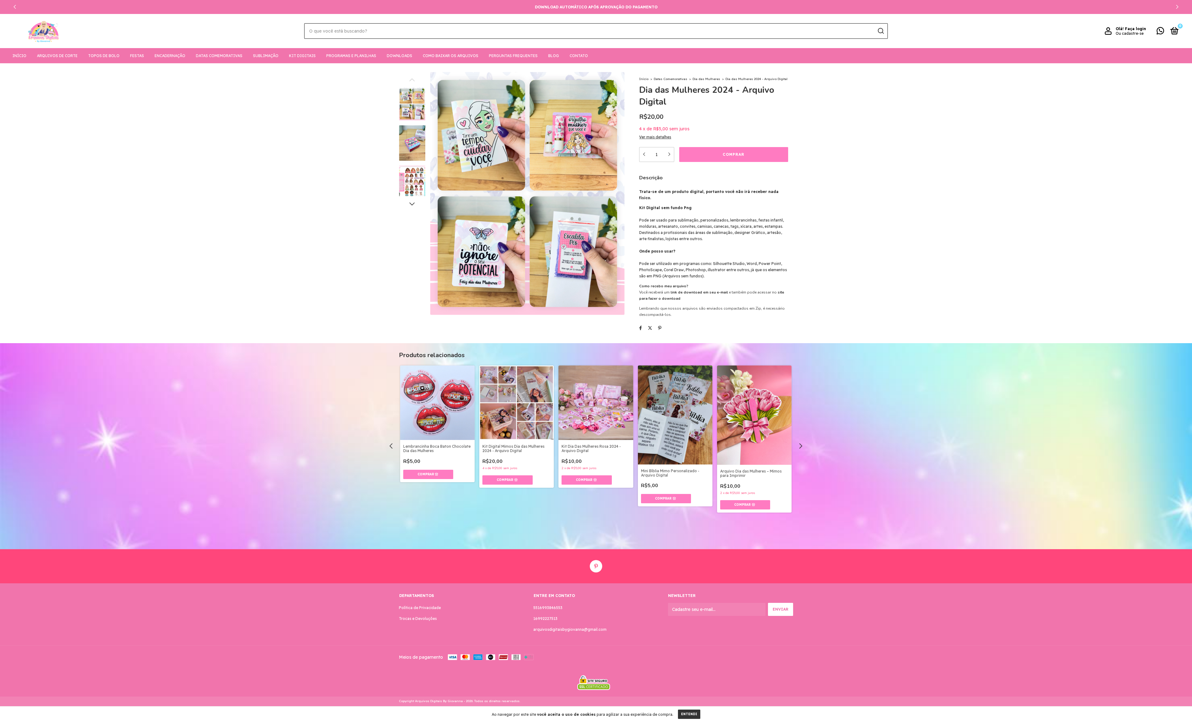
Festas (137, 55)
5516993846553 (547, 607)
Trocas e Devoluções (418, 618)
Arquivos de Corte (57, 55)
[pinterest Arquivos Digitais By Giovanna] (596, 566)
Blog (553, 55)
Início (19, 55)
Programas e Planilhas (351, 55)
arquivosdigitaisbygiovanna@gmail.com (570, 629)
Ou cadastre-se (1130, 33)
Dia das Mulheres (706, 79)
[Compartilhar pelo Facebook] (640, 328)
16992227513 (545, 618)
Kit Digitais (302, 55)
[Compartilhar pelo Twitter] (650, 328)
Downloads (399, 55)
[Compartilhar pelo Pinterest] (659, 328)
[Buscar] (880, 31)
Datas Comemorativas (219, 55)
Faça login (1135, 28)
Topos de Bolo (104, 55)
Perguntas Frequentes (513, 55)
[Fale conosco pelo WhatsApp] (1160, 32)
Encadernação (170, 55)
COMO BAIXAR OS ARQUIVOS (450, 55)
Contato (579, 55)
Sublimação (265, 55)
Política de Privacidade (420, 607)
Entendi (689, 714)
